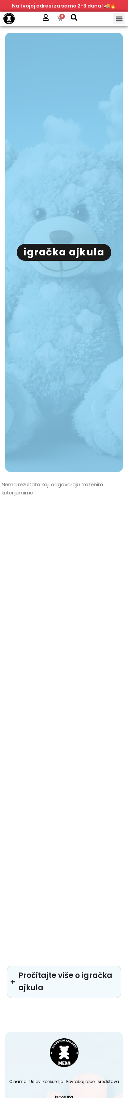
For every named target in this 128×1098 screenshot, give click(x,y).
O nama (18, 1081)
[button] (119, 18)
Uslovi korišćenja (46, 1081)
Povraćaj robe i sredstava (92, 1081)
